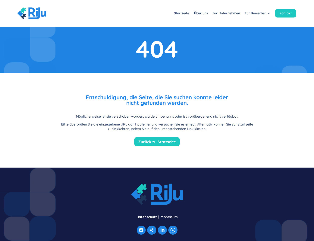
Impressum (169, 217)
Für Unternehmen (226, 13)
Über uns (201, 13)
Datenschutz (146, 217)
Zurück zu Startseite (157, 141)
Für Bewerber (255, 13)
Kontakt (285, 13)
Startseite (181, 13)
